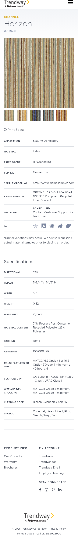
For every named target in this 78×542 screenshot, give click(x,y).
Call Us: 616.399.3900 (49, 534)
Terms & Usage (25, 534)
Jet (43, 411)
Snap (46, 415)
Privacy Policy (58, 529)
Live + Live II (55, 411)
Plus (67, 411)
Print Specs (15, 130)
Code (36, 411)
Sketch (37, 415)
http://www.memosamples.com (53, 183)
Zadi (54, 415)
